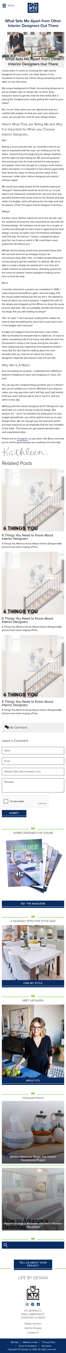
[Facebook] (38, 1305)
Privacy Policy (48, 1342)
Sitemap (14, 1342)
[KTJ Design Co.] (33, 8)
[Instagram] (27, 1305)
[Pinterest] (33, 1305)
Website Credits (30, 1342)
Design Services (33, 1323)
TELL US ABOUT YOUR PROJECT (33, 1264)
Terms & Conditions (28, 1346)
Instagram (22, 438)
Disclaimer (46, 1346)
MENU (11, 5)
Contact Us (33, 1332)
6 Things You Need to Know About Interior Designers (27, 537)
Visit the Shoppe (33, 1328)
